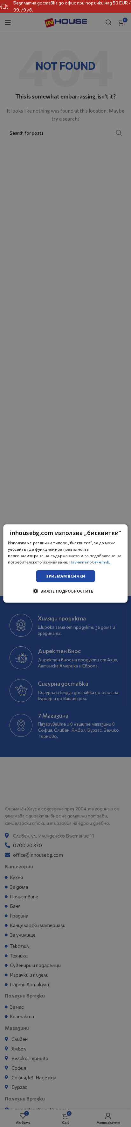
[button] (65, 591)
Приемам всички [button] (65, 576)
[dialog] (65, 563)
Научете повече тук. (89, 561)
